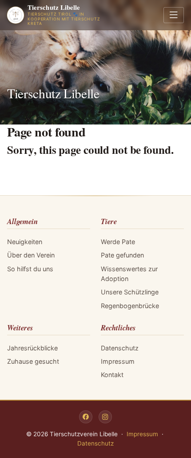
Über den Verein (31, 255)
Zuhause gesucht (33, 361)
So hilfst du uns (30, 269)
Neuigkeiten (24, 241)
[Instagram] (105, 417)
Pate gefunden (122, 255)
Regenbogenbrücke (130, 305)
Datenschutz (120, 348)
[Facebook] (85, 417)
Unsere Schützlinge (130, 292)
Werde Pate (118, 241)
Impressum (118, 361)
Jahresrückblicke (32, 348)
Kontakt (112, 374)
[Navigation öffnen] (173, 15)
